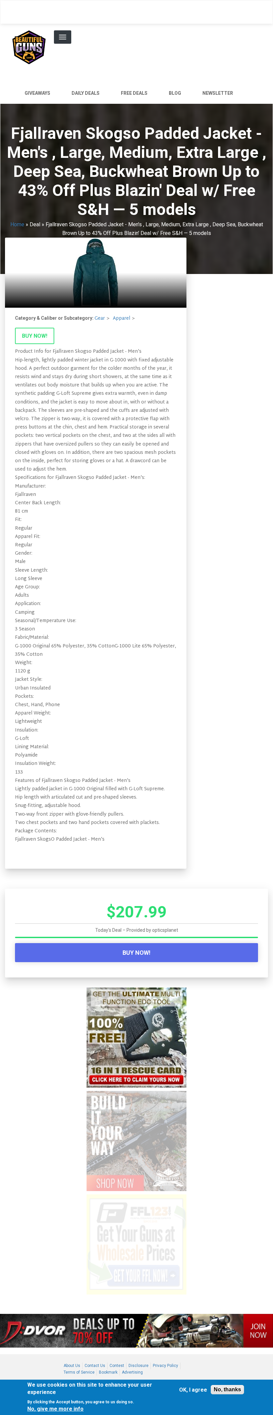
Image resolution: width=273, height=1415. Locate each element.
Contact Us (95, 1365)
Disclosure (138, 1365)
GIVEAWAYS (37, 93)
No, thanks (227, 1389)
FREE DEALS (134, 93)
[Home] (31, 46)
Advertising (132, 1372)
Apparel (121, 318)
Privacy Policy (165, 1365)
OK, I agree (193, 1390)
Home (17, 224)
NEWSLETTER (217, 93)
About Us (72, 1365)
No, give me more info (55, 1409)
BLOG (175, 93)
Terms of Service (79, 1372)
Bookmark (108, 1372)
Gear (100, 318)
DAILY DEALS (86, 93)
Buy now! (34, 336)
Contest (117, 1365)
